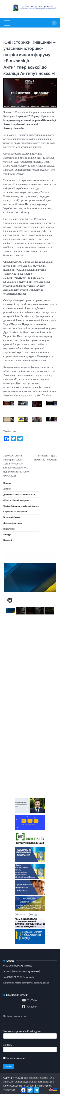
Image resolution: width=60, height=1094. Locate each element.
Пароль (7, 1045)
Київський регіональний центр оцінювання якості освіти (30, 749)
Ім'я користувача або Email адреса (22, 1031)
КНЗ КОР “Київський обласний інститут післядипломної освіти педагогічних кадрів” (30, 634)
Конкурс (7, 534)
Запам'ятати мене (16, 1058)
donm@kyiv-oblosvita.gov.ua (35, 982)
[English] (51, 1089)
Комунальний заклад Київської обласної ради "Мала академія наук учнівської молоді (30, 666)
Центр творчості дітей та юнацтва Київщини (30, 724)
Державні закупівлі (12, 522)
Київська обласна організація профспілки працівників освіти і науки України (30, 777)
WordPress (9, 1089)
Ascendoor (28, 1085)
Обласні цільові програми (16, 500)
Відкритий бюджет (12, 517)
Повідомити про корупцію (15, 1016)
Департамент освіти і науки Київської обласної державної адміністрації (29, 1079)
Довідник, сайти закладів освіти (19, 494)
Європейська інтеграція (15, 511)
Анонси (6, 488)
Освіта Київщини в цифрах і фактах (21, 505)
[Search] (54, 23)
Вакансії (7, 540)
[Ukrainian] (55, 1089)
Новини (7, 483)
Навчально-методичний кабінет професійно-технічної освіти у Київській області (30, 697)
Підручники (9, 528)
